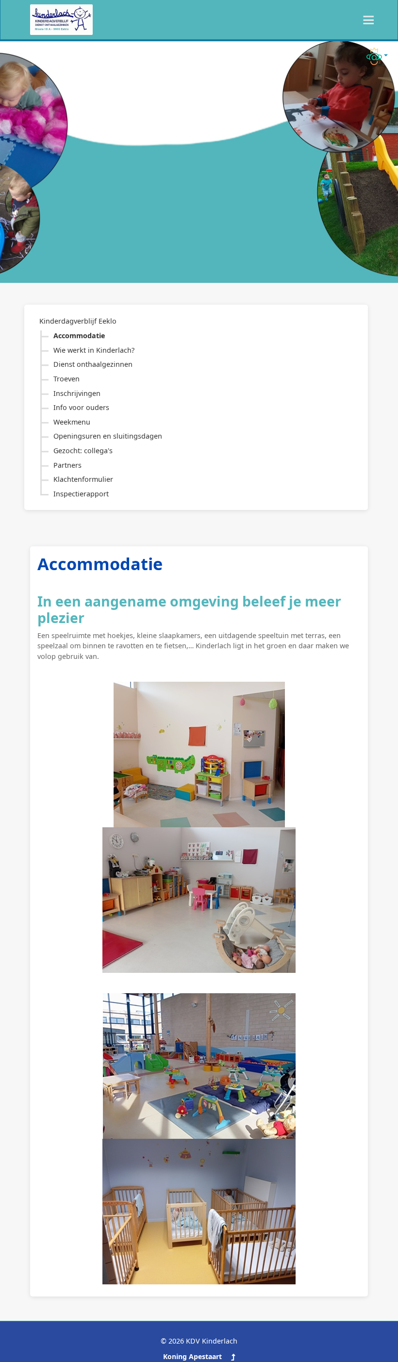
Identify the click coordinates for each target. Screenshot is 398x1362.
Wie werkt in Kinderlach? (93, 350)
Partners (67, 465)
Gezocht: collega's (83, 450)
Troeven (66, 378)
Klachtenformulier (83, 479)
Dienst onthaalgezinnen (93, 364)
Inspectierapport (81, 493)
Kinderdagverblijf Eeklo (77, 321)
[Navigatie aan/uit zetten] (366, 20)
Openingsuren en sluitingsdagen (107, 436)
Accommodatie (79, 335)
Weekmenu (71, 422)
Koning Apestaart (192, 1356)
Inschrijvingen (76, 393)
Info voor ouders (81, 407)
